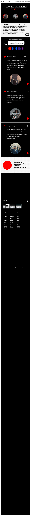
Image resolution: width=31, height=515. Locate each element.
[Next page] (25, 267)
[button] (26, 51)
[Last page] (28, 267)
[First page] (2, 267)
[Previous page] (5, 267)
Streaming (6, 214)
